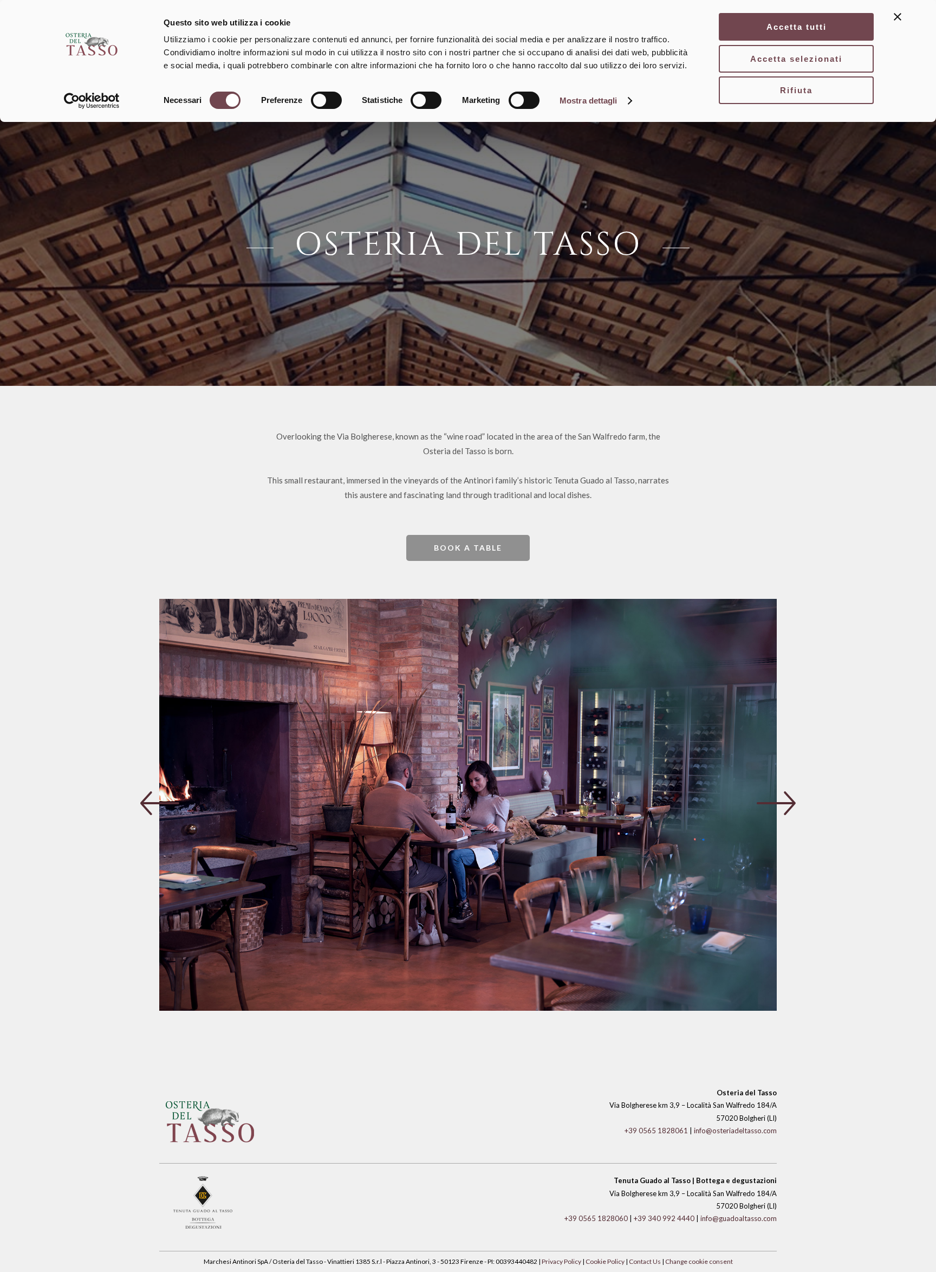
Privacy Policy (561, 1261)
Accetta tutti (796, 26)
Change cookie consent (699, 1261)
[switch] (326, 100)
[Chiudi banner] (897, 17)
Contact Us (645, 1261)
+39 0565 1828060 (596, 1218)
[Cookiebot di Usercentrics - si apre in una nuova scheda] (91, 101)
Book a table (468, 547)
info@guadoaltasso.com (738, 1218)
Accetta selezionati (796, 58)
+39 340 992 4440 (664, 1218)
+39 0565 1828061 (656, 1130)
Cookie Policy (605, 1261)
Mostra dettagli (589, 100)
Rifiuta (796, 90)
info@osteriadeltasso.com (735, 1130)
